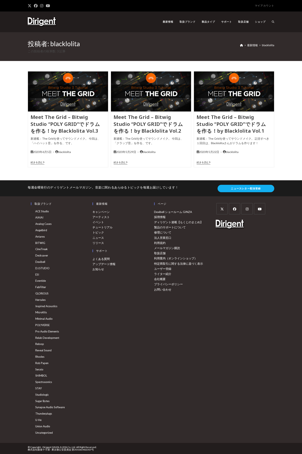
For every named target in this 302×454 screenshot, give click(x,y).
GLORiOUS (41, 293)
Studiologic (42, 394)
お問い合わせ (162, 289)
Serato (39, 369)
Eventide (40, 280)
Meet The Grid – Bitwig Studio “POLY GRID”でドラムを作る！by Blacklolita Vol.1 (231, 124)
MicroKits (41, 312)
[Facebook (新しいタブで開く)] (36, 6)
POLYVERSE (42, 325)
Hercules (40, 299)
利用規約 (160, 243)
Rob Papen (41, 363)
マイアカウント (264, 5)
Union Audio (42, 426)
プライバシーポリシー (168, 284)
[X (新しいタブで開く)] (30, 6)
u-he (38, 420)
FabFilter (40, 287)
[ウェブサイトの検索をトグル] (273, 21)
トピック (98, 232)
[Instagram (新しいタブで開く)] (42, 6)
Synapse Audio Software (50, 407)
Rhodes (39, 356)
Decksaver (41, 255)
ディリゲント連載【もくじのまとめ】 (178, 222)
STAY (38, 388)
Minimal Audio (44, 318)
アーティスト (101, 217)
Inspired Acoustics (46, 306)
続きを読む (38, 162)
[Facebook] (234, 208)
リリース (98, 243)
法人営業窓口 (162, 237)
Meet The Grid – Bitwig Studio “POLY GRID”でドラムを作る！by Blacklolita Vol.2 (148, 124)
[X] (222, 208)
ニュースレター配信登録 (246, 188)
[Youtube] (259, 208)
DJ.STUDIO (42, 268)
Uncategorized (44, 432)
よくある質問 (101, 259)
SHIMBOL (41, 375)
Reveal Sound (43, 350)
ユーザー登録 (162, 268)
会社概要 (160, 279)
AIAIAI (39, 217)
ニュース (98, 237)
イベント (98, 222)
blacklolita (268, 45)
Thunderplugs (43, 413)
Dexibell (40, 261)
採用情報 (160, 217)
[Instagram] (247, 208)
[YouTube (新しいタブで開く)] (48, 6)
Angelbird (41, 230)
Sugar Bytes (42, 401)
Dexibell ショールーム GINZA (173, 212)
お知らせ (98, 269)
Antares (40, 236)
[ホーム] (241, 45)
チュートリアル (102, 227)
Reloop (39, 344)
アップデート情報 (103, 264)
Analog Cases (43, 223)
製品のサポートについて (170, 227)
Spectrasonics (43, 382)
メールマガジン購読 (167, 248)
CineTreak (41, 249)
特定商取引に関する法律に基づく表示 (178, 263)
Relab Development (47, 337)
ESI (37, 274)
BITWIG (40, 243)
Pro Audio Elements (47, 331)
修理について (162, 232)
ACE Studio (42, 211)
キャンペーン (101, 212)
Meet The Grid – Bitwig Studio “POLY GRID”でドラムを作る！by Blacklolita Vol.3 (65, 124)
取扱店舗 (160, 253)
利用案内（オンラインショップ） (175, 258)
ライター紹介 (162, 274)
